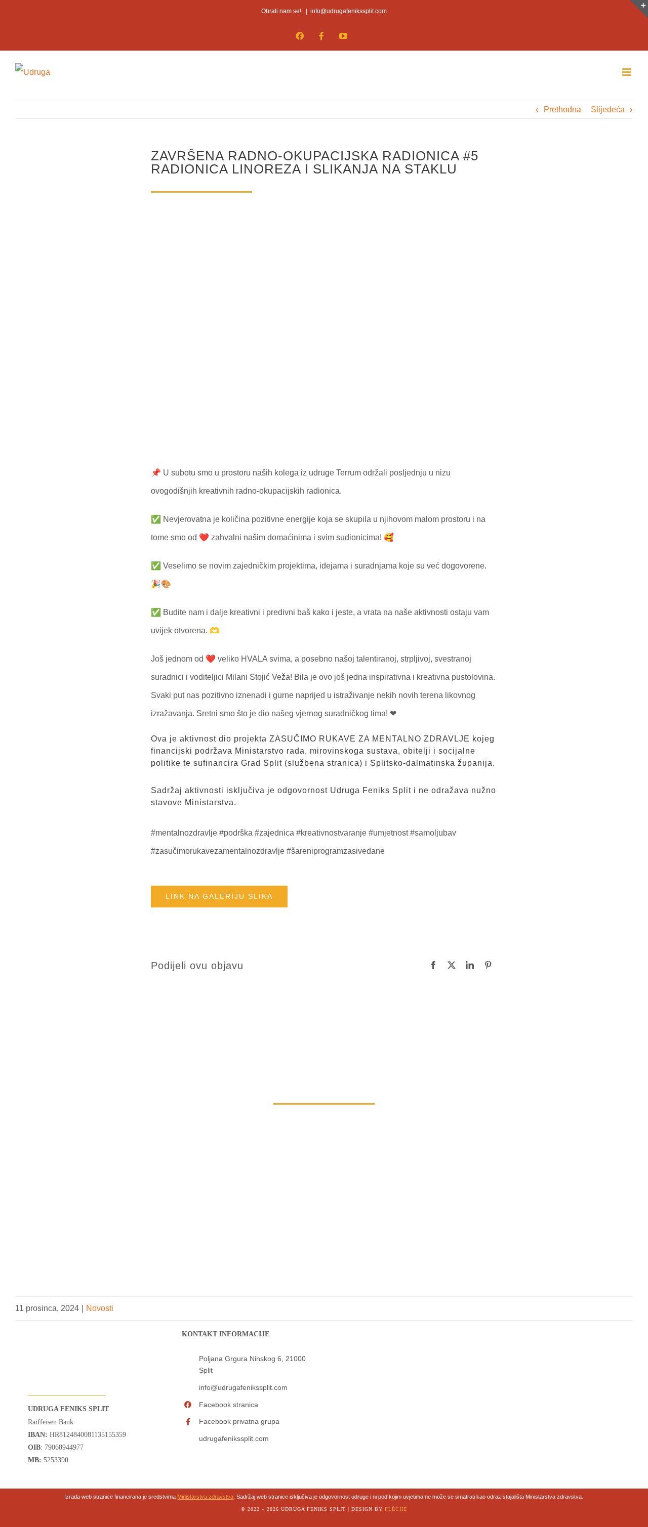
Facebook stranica (228, 1405)
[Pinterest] (488, 965)
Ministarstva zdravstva (205, 1497)
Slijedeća (608, 109)
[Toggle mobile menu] (627, 72)
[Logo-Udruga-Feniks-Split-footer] (50, 1324)
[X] (451, 965)
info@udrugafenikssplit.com (348, 11)
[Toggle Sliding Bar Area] (639, 9)
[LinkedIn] (470, 965)
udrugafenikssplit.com (234, 1438)
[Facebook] (433, 965)
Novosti (99, 1308)
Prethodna (562, 109)
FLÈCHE (396, 1509)
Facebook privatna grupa (239, 1421)
